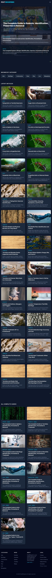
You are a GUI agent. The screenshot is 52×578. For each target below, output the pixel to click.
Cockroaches (4, 559)
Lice (2, 566)
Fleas (2, 561)
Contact (42, 555)
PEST (7, 2)
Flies (2, 563)
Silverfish (16, 557)
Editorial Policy (43, 561)
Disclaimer (42, 563)
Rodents (16, 555)
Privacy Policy (43, 557)
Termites (16, 561)
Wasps (15, 563)
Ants (2, 555)
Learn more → (30, 562)
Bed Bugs (3, 557)
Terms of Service (44, 559)
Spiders (16, 559)
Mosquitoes (3, 568)
